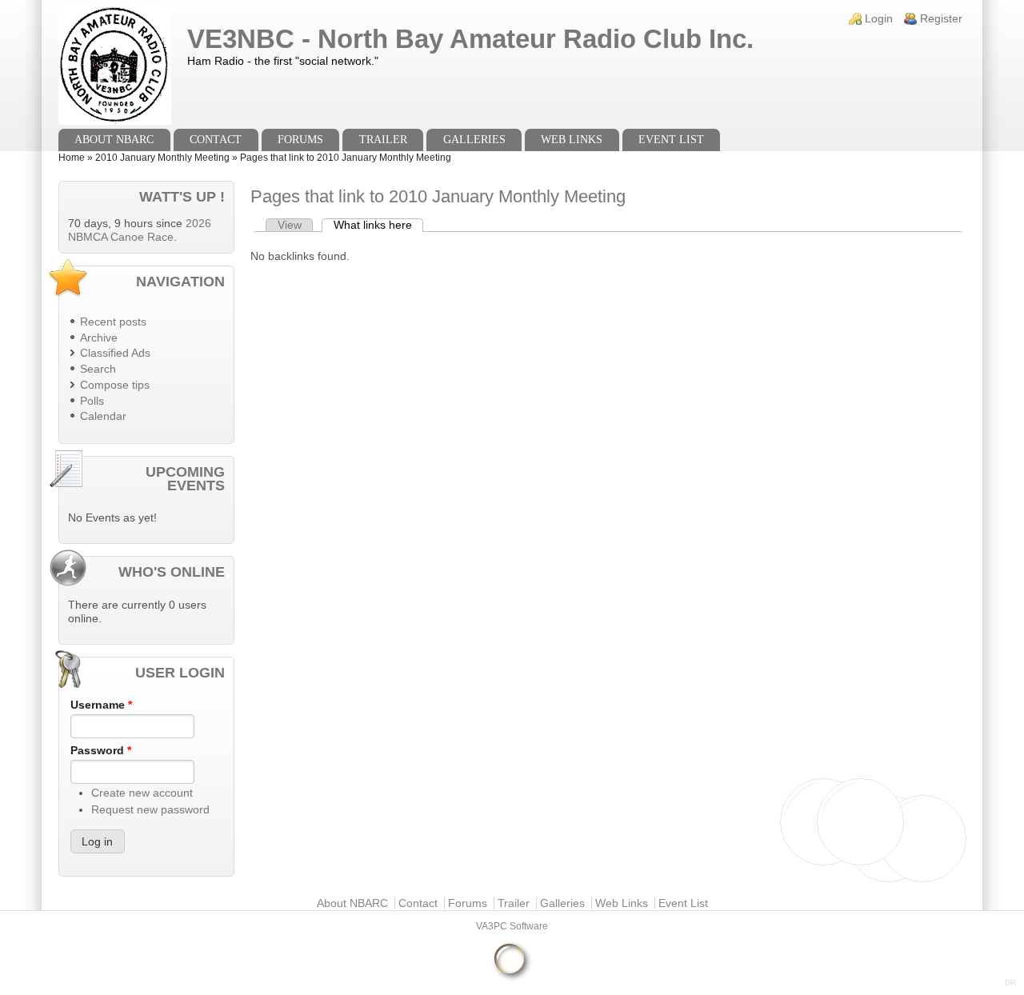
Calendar (103, 416)
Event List (671, 140)
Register (941, 19)
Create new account (142, 793)
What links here (378, 225)
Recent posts (113, 322)
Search (98, 369)
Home (71, 157)
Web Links (571, 140)
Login (879, 19)
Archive (99, 338)
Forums (300, 140)
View (290, 225)
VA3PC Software (512, 926)
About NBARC (114, 140)
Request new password (150, 810)
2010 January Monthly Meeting (162, 157)
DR (1010, 982)
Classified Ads (115, 353)
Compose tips (115, 385)
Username (101, 705)
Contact (216, 140)
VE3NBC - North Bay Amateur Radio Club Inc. (470, 39)
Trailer (383, 140)
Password (100, 751)
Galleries (474, 140)
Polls (92, 401)
